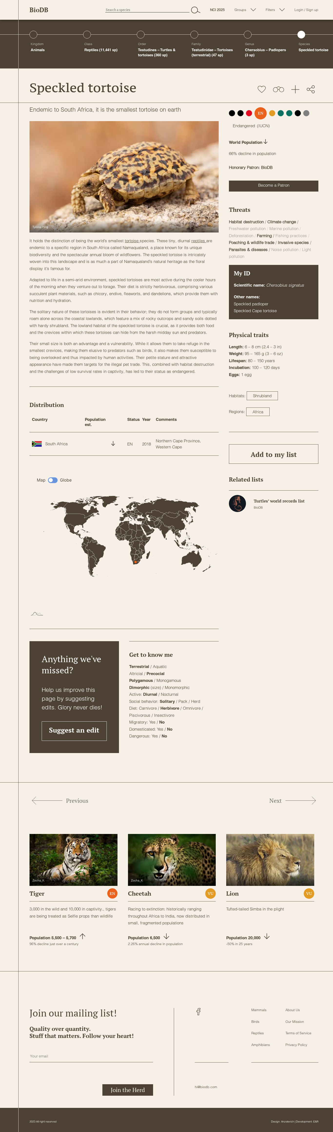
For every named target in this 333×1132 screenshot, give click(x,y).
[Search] (195, 9)
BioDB (38, 10)
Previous (77, 800)
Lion (232, 893)
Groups (240, 10)
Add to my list (274, 454)
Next (275, 800)
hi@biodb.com (206, 1087)
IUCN (263, 125)
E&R (315, 1121)
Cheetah (139, 893)
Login (298, 10)
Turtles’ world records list (279, 501)
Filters (270, 10)
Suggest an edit (74, 730)
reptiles (198, 240)
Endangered (244, 125)
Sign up (312, 10)
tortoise (132, 240)
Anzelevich (287, 1121)
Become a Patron (273, 185)
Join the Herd (128, 1090)
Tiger (36, 893)
